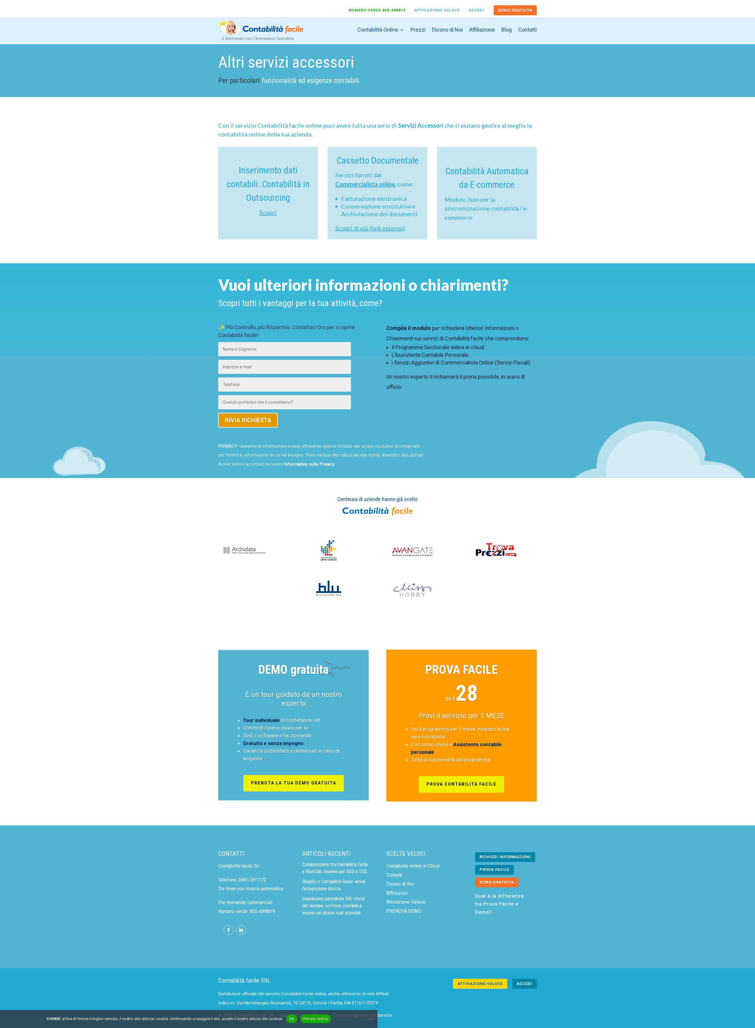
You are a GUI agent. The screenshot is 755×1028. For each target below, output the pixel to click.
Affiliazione (482, 30)
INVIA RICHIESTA (248, 420)
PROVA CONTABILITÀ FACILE (461, 784)
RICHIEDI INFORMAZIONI (505, 857)
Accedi (476, 10)
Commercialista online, (365, 184)
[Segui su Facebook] (229, 930)
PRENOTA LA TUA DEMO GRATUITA (293, 783)
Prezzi (418, 30)
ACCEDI (524, 983)
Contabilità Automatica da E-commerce (486, 178)
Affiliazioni (397, 893)
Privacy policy (315, 1018)
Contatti (527, 30)
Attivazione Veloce (437, 10)
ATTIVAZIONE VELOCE (480, 983)
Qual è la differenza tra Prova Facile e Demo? (499, 904)
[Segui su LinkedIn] (241, 930)
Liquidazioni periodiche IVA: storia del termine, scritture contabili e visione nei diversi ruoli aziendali (333, 906)
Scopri (268, 212)
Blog (506, 30)
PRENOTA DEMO (403, 911)
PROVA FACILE (461, 669)
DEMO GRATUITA (515, 10)
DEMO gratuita (293, 669)
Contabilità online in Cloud (412, 866)
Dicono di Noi (447, 30)
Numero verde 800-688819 (377, 10)
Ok (291, 1018)
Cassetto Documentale (377, 160)
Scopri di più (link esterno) (370, 227)
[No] (370, 1019)
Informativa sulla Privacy (309, 464)
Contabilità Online (377, 30)
